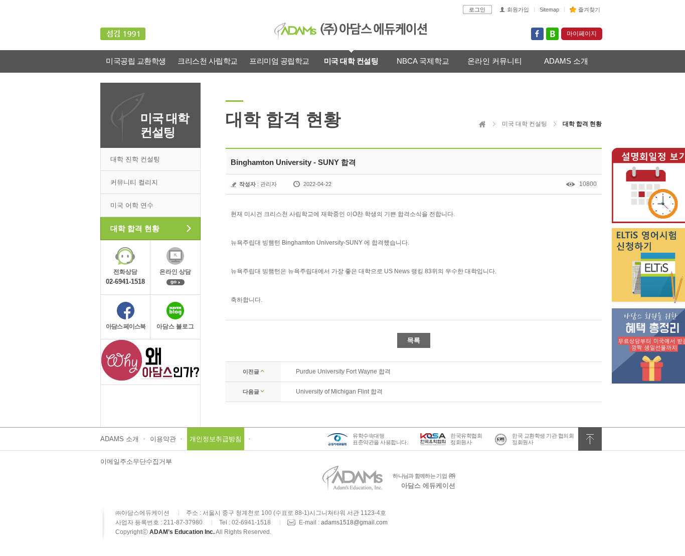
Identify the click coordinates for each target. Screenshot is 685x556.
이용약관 (163, 439)
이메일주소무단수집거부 (136, 461)
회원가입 (518, 10)
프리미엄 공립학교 (279, 61)
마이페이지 (582, 33)
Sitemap (549, 10)
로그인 (477, 10)
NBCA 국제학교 (423, 61)
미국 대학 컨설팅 (351, 61)
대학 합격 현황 (134, 228)
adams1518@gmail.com (354, 522)
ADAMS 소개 (566, 61)
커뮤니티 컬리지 (134, 182)
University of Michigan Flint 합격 (339, 391)
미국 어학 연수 (131, 205)
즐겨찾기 (589, 10)
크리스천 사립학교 (208, 61)
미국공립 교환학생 (136, 61)
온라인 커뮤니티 (494, 61)
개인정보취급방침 (216, 439)
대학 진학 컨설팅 (135, 159)
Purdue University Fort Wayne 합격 (343, 371)
